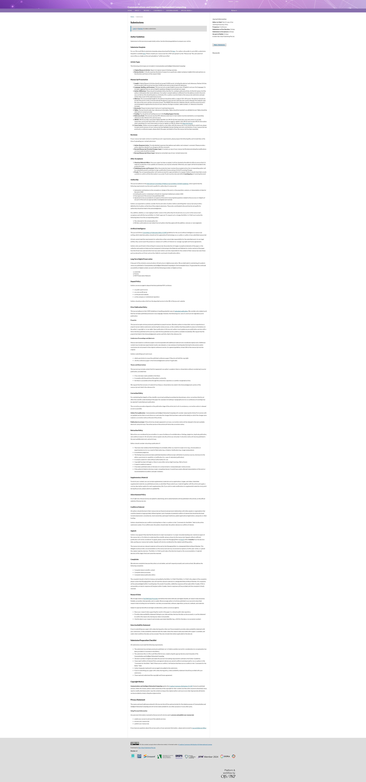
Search (235, 10)
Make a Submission (219, 45)
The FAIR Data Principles (150, 598)
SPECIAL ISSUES (186, 10)
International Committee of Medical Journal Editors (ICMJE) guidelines (167, 183)
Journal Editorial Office (199, 728)
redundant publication (181, 311)
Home (132, 17)
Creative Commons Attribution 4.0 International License (195, 744)
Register (231, 1)
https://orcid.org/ (188, 123)
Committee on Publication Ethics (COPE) (155, 232)
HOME (130, 10)
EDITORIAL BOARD (172, 10)
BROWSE (147, 10)
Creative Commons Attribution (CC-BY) (181, 686)
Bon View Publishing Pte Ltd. (147, 747)
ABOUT (137, 10)
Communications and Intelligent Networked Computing (157, 7)
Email (182, 539)
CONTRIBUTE (158, 10)
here (174, 51)
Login (236, 1)
